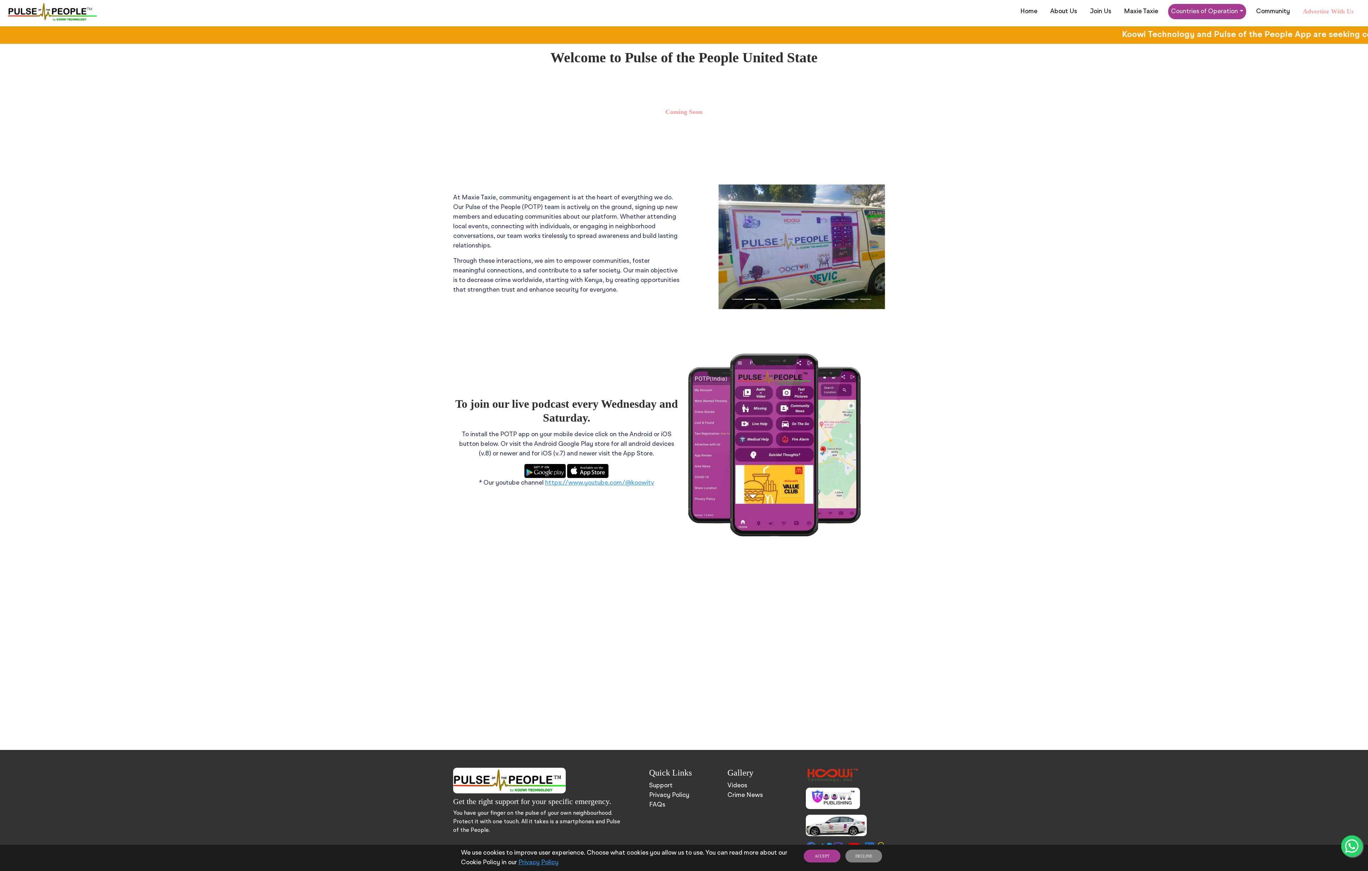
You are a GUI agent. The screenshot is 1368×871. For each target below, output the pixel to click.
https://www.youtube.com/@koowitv (599, 483)
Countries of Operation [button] (1204, 11)
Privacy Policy (538, 862)
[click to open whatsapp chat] (1352, 846)
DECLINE (863, 856)
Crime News (745, 795)
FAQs (657, 805)
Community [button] (1273, 11)
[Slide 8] (827, 299)
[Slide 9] (840, 299)
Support (661, 785)
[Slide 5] (788, 299)
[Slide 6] (801, 299)
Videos (737, 785)
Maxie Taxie (1141, 11)
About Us (1063, 11)
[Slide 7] (814, 299)
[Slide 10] (853, 299)
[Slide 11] (865, 299)
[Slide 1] (737, 299)
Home (1028, 11)
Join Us (1100, 11)
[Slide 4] (776, 299)
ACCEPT (822, 856)
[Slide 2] (750, 299)
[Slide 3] (763, 299)
